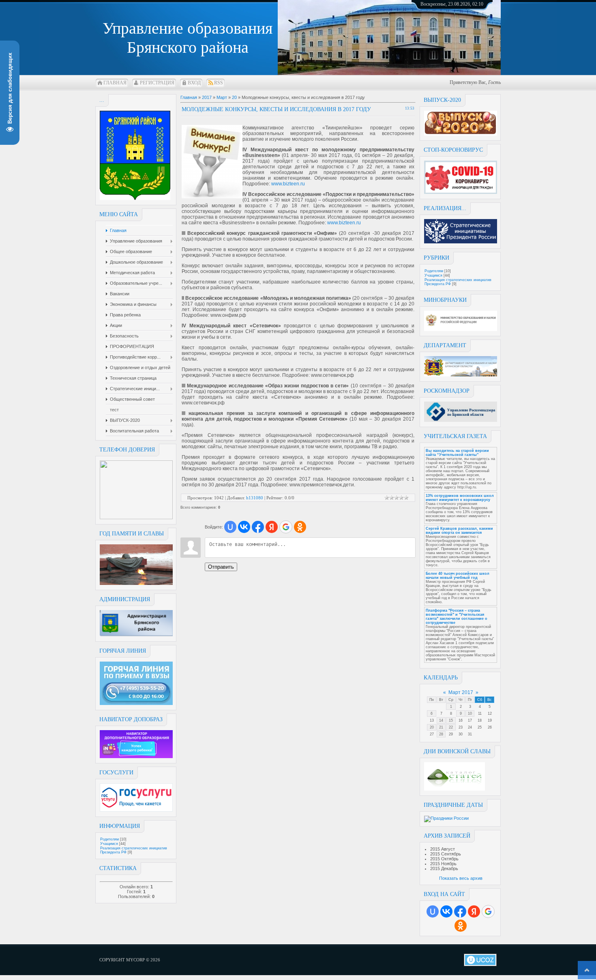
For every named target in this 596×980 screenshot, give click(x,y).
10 (470, 713)
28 (441, 734)
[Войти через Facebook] (460, 911)
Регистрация (157, 83)
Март (222, 97)
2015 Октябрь (444, 858)
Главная (114, 83)
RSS (218, 83)
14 (441, 720)
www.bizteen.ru (288, 184)
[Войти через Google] (488, 911)
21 (441, 727)
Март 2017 (460, 692)
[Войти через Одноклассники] (461, 926)
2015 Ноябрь (443, 863)
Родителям (109, 839)
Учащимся (109, 844)
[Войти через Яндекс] (474, 911)
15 (451, 720)
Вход (194, 83)
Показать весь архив (460, 878)
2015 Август (442, 849)
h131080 (254, 497)
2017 (207, 97)
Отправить (221, 567)
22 (451, 727)
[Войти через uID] (433, 911)
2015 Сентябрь (445, 853)
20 (432, 727)
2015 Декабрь (444, 868)
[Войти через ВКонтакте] (446, 911)
